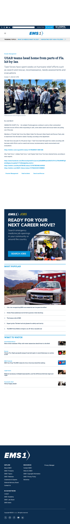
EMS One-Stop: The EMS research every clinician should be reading (24, 363)
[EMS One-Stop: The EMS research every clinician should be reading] (62, 362)
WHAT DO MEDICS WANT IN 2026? (28, 39)
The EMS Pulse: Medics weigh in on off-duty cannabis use (24, 329)
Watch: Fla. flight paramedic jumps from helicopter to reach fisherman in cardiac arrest (29, 353)
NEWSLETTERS (40, 27)
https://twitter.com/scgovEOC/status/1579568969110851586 (23, 150)
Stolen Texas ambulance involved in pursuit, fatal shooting (25, 313)
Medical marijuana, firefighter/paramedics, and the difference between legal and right (28, 374)
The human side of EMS (14, 318)
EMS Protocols (8, 361)
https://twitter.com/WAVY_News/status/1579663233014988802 (24, 168)
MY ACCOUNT (49, 27)
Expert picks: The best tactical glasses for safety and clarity (25, 323)
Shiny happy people (10, 383)
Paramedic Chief (8, 382)
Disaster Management (10, 53)
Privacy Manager (49, 465)
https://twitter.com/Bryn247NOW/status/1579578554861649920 (24, 165)
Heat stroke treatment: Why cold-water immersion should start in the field (27, 343)
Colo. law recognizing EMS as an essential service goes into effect (27, 307)
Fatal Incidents (26, 173)
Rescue (6, 351)
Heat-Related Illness (9, 341)
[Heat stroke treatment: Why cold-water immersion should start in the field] (62, 343)
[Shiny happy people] (62, 383)
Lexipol (16, 512)
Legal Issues (7, 370)
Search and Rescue (38, 173)
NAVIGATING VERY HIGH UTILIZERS (52, 39)
